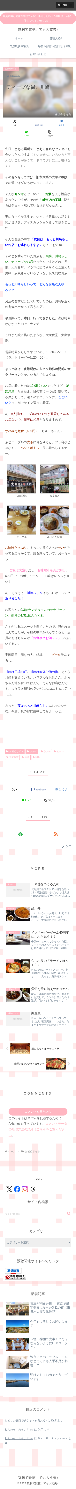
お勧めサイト (16, 751)
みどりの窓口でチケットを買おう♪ (26, 1420)
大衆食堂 (14, 757)
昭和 (37, 757)
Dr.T (54, 1420)
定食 (27, 757)
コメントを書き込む (38, 1111)
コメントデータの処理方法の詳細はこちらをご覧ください (38, 1129)
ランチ (47, 751)
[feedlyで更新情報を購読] (20, 834)
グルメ (33, 751)
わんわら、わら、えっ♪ (19, 1429)
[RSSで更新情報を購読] (55, 834)
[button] (49, 133)
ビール (60, 751)
